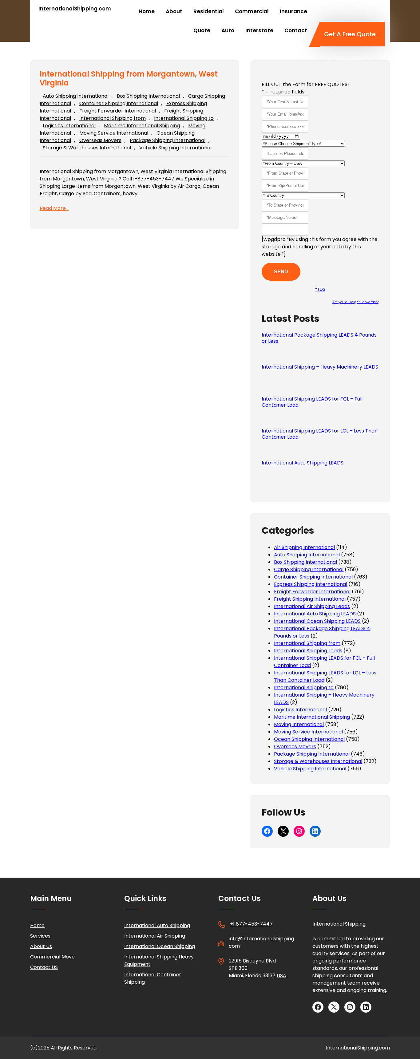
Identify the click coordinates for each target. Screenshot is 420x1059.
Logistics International (69, 125)
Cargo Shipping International (308, 569)
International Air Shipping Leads (312, 606)
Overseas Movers (100, 140)
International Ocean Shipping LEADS (317, 621)
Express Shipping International (310, 584)
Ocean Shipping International (309, 739)
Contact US (44, 967)
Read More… (54, 208)
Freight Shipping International (310, 599)
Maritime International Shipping (142, 125)
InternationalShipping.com (74, 8)
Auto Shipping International (76, 96)
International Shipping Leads (308, 650)
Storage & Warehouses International (87, 147)
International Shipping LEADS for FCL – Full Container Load (312, 402)
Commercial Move (52, 956)
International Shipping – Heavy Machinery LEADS (320, 367)
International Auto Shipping (157, 925)
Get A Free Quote (350, 34)
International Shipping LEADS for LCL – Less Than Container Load (320, 434)
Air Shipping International (304, 547)
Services (40, 935)
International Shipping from (112, 118)
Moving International (299, 724)
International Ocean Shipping (159, 946)
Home (37, 925)
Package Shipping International (167, 140)
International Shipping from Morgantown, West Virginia (129, 79)
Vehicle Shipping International (175, 147)
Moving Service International (113, 132)
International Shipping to (184, 118)
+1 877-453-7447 (251, 923)
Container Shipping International (118, 103)
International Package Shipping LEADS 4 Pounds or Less (319, 338)
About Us (41, 946)
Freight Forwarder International (117, 110)
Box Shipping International (148, 96)
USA (281, 975)
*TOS (320, 289)
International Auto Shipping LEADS (302, 463)
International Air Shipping (154, 935)
